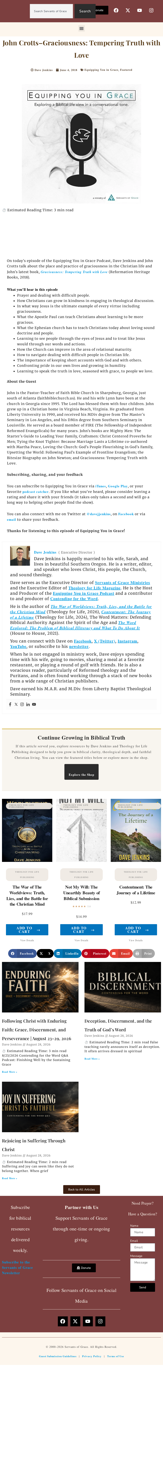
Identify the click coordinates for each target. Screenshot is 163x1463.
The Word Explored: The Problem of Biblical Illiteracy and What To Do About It (75, 625)
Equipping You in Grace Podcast (83, 593)
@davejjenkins (99, 513)
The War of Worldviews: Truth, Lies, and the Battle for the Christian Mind (81, 608)
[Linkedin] (28, 704)
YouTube (18, 646)
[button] (81, 28)
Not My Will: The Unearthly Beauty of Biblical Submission (81, 892)
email (11, 519)
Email (134, 1241)
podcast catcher (35, 491)
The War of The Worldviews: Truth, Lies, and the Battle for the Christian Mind (27, 895)
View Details (27, 940)
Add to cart (28, 929)
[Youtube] (34, 704)
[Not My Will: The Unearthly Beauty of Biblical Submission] (81, 830)
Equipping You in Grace (101, 70)
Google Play (118, 486)
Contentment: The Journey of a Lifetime (135, 890)
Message (136, 1256)
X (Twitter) (104, 641)
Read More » (9, 1072)
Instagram (127, 641)
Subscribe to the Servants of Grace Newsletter (17, 1267)
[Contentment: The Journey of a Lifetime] (136, 830)
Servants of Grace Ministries (122, 582)
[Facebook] (10, 704)
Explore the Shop (81, 774)
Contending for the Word (74, 599)
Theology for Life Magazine (94, 588)
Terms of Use (115, 1356)
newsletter (79, 646)
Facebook (126, 513)
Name (134, 1226)
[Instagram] (22, 704)
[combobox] (51, 11)
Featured (126, 70)
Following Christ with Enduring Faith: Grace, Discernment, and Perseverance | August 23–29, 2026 (36, 1029)
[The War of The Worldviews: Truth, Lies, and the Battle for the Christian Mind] (27, 830)
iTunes (100, 486)
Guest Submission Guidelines (58, 1356)
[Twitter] (16, 704)
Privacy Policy (92, 1356)
